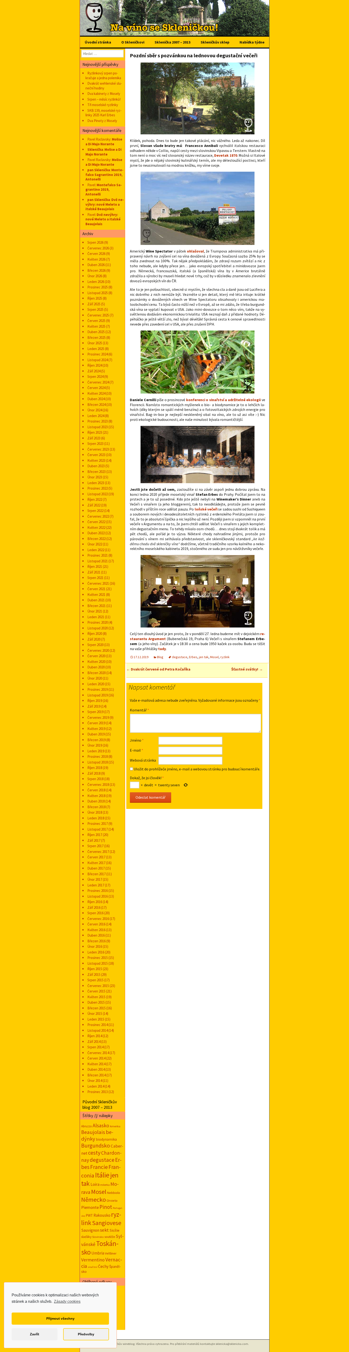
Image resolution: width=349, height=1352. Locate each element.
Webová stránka (143, 760)
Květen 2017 (96, 863)
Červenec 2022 (98, 516)
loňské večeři (206, 509)
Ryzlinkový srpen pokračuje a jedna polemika (103, 75)
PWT (89, 1215)
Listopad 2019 (97, 695)
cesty (94, 1152)
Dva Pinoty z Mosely (102, 120)
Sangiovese (106, 1223)
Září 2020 (93, 639)
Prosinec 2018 (97, 756)
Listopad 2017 (97, 829)
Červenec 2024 (98, 382)
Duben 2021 (96, 600)
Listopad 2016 (97, 896)
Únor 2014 (94, 1080)
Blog (160, 657)
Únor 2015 (94, 1013)
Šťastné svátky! (247, 669)
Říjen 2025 (94, 298)
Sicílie (114, 1230)
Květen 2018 (96, 795)
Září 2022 (93, 505)
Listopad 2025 (97, 293)
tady (162, 648)
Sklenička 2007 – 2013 (172, 42)
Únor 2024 (94, 410)
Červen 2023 (96, 454)
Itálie (102, 1175)
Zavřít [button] (34, 1334)
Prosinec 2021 (97, 555)
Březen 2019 (96, 740)
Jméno (137, 740)
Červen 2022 (96, 522)
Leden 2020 (95, 684)
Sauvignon (90, 1230)
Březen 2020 (96, 673)
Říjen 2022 (94, 499)
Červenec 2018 (98, 784)
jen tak (203, 657)
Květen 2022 (96, 527)
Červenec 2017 (98, 851)
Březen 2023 (96, 471)
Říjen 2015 (94, 969)
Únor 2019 (94, 745)
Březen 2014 (96, 1075)
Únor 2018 (94, 812)
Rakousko (102, 1215)
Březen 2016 (96, 941)
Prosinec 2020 (97, 622)
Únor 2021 (94, 611)
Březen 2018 (96, 807)
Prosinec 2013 (97, 1091)
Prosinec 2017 (97, 823)
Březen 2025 (96, 337)
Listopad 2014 (97, 1030)
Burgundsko (95, 1145)
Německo (93, 1199)
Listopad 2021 (97, 561)
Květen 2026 (96, 259)
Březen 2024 (96, 404)
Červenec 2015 (98, 985)
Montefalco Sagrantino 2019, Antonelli (104, 174)
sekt (104, 1230)
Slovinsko (98, 1237)
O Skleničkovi (132, 42)
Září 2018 (93, 773)
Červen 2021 (96, 589)
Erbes (193, 657)
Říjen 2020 (94, 633)
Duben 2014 (96, 1069)
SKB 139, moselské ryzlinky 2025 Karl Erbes (103, 112)
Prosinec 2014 (97, 1024)
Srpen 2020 (95, 644)
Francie (99, 1167)
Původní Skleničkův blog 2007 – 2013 (99, 1104)
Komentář (139, 710)
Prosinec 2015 (97, 957)
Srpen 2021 (95, 577)
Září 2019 (93, 706)
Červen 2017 (96, 857)
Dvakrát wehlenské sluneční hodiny (103, 85)
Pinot (105, 1206)
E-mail (136, 750)
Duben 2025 (96, 332)
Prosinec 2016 (97, 890)
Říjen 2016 (94, 902)
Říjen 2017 (94, 834)
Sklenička (95, 149)
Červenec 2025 (98, 315)
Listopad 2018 (97, 762)
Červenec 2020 (98, 650)
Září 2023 (93, 438)
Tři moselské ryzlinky (102, 104)
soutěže (109, 1237)
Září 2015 (93, 974)
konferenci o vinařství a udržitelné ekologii (223, 399)
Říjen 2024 (94, 365)
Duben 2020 (96, 667)
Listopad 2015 (97, 963)
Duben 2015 (96, 1002)
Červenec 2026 (98, 248)
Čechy (103, 1266)
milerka (105, 1185)
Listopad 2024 (97, 360)
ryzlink (225, 657)
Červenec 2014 (98, 1052)
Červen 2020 (96, 656)
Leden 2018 (95, 818)
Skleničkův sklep (215, 42)
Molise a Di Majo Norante (103, 141)
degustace (179, 657)
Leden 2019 (95, 751)
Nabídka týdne (252, 42)
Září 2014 (93, 1041)
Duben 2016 (96, 935)
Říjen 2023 (94, 432)
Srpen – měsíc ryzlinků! (104, 99)
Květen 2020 (96, 661)
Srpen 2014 (95, 1047)
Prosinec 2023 (97, 421)
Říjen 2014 (94, 1036)
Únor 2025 (94, 343)
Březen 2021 (96, 605)
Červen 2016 (96, 924)
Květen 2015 (96, 997)
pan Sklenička (98, 170)
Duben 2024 (96, 399)
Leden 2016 (95, 952)
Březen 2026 (96, 270)
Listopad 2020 (97, 628)
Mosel (214, 657)
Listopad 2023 (97, 427)
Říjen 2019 (94, 700)
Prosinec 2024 (97, 354)
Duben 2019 (96, 734)
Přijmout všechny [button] (60, 1318)
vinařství (92, 1267)
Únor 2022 (94, 544)
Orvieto (112, 1200)
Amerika (115, 1126)
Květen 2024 (96, 393)
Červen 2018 (96, 790)
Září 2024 (93, 371)
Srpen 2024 (95, 376)
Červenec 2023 (98, 449)
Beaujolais (93, 1132)
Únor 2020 (94, 678)
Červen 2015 (96, 991)
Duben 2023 (96, 466)
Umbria (97, 1253)
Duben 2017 (96, 868)
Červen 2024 (96, 387)
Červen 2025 (96, 320)
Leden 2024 (95, 415)
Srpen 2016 (95, 913)
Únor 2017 (94, 879)
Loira (94, 1184)
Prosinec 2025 (97, 287)
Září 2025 (93, 304)
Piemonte (90, 1207)
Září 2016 (93, 907)
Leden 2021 (95, 617)
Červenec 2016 (98, 918)
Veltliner (111, 1253)
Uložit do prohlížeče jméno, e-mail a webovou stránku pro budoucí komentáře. (197, 769)
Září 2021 (93, 572)
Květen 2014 (96, 1064)
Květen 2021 (96, 594)
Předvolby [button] (86, 1334)
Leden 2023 (95, 483)
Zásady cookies (67, 1301)
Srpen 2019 (95, 712)
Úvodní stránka (98, 42)
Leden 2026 (95, 281)
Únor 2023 (94, 477)
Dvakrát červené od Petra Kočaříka (158, 669)
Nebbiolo (113, 1193)
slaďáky (86, 1237)
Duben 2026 (96, 265)
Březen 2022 (96, 538)
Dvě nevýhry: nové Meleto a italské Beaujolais (104, 204)
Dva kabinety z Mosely (103, 93)
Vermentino (93, 1260)
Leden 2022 (95, 550)
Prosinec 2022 (97, 488)
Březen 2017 (96, 874)
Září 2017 (93, 840)
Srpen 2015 (95, 980)
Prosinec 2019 (97, 689)
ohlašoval (195, 251)
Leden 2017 (95, 885)
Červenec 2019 (98, 717)
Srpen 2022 (95, 510)
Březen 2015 (96, 1008)
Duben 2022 (96, 533)
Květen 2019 (96, 728)
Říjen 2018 (94, 767)
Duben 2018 (96, 801)
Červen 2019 (96, 723)
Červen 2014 (96, 1058)
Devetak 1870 (225, 155)
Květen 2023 (96, 460)
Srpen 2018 (95, 779)
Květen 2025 (96, 326)
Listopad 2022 (97, 494)
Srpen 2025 (95, 309)
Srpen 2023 (95, 443)
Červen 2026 (96, 253)
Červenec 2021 (98, 583)
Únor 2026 (94, 276)
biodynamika (106, 1139)
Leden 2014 (95, 1086)
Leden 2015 (95, 1019)
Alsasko (101, 1125)
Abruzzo (86, 1126)
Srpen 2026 (95, 242)
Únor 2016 (94, 946)
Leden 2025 (95, 348)
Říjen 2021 (94, 566)
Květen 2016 (96, 930)
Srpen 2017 (95, 846)
